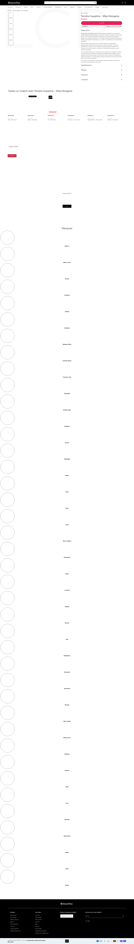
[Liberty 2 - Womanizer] (117, 104)
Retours (12, 922)
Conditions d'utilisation (40, 930)
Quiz (67, 206)
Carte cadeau (13, 917)
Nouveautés (105, 7)
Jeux (65, 7)
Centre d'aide (38, 928)
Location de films (14, 928)
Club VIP (37, 922)
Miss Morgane (84, 13)
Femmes (10, 7)
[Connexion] (122, 2)
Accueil (9, 10)
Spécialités (58, 7)
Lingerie (72, 7)
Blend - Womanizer (32, 119)
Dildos (25, 7)
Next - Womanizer (12, 119)
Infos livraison (38, 919)
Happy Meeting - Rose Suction (95, 119)
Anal (32, 7)
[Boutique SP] (14, 3)
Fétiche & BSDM (48, 7)
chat (12, 155)
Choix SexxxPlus (89, 7)
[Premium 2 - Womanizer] (77, 104)
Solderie (97, 7)
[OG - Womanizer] (57, 104)
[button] (84, 19)
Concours (12, 926)
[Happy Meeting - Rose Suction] (97, 104)
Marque (79, 7)
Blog (36, 924)
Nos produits (13, 915)
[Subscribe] (123, 916)
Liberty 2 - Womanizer (113, 119)
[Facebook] (86, 921)
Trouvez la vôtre (67, 916)
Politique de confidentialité (41, 933)
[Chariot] (125, 2)
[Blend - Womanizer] (37, 104)
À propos (37, 915)
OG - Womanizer (52, 119)
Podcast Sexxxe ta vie (15, 930)
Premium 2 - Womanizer (74, 119)
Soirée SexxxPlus (14, 924)
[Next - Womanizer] (17, 104)
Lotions (38, 7)
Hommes (18, 7)
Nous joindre (38, 917)
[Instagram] (89, 921)
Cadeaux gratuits (14, 919)
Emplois (37, 926)
